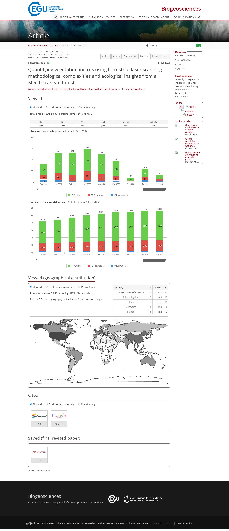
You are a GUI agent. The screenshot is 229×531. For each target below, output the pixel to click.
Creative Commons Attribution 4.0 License (126, 523)
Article (105, 56)
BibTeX (180, 64)
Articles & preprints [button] (72, 17)
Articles (32, 45)
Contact (157, 523)
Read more (182, 96)
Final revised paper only (61, 107)
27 (39, 460)
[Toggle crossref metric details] (39, 415)
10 (39, 424)
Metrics (144, 56)
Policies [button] (110, 17)
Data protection (184, 523)
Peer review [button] (127, 17)
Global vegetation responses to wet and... (192, 142)
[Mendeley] (181, 106)
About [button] (165, 17)
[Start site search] (198, 45)
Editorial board (149, 17)
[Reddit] (190, 106)
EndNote (181, 68)
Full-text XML (183, 59)
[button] (147, 45)
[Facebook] (187, 110)
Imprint (169, 523)
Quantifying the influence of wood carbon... (192, 128)
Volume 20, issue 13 (49, 45)
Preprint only (88, 107)
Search (59, 424)
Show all (37, 107)
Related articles (160, 56)
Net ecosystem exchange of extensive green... (192, 156)
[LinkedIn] (188, 114)
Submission (96, 17)
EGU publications (185, 17)
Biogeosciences (181, 8)
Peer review (130, 56)
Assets (116, 56)
